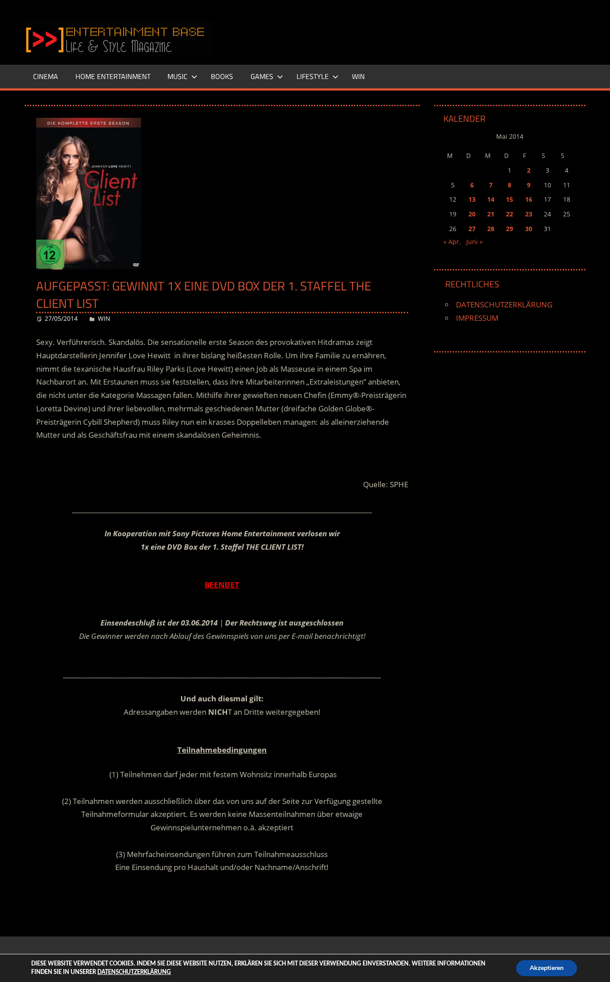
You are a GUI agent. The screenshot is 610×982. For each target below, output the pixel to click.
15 (509, 199)
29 (509, 228)
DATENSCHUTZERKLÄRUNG (504, 304)
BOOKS (222, 76)
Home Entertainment (112, 76)
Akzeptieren (547, 968)
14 (490, 199)
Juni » (474, 241)
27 (472, 228)
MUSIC (177, 76)
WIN (358, 76)
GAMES (262, 76)
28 (490, 228)
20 (472, 214)
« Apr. (452, 241)
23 (528, 214)
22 (509, 214)
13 (472, 199)
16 (528, 199)
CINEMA (45, 76)
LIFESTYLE (313, 76)
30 (528, 228)
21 (490, 214)
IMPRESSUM (477, 318)
